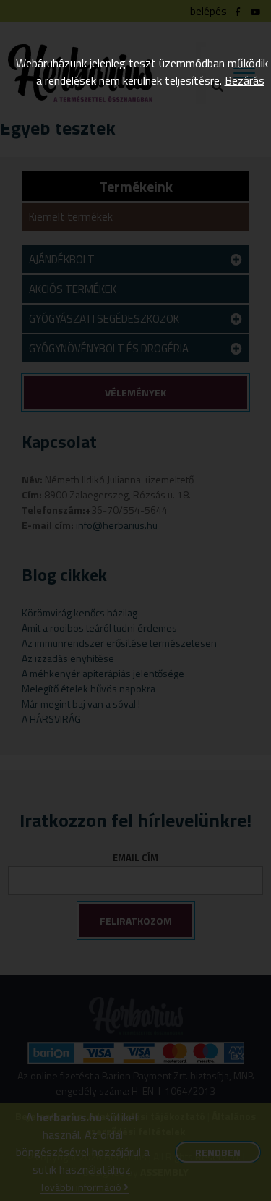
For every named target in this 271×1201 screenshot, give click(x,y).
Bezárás (244, 80)
